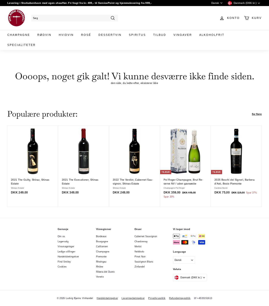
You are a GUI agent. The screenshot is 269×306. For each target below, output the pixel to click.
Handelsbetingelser (68, 256)
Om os (61, 236)
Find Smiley (64, 261)
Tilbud (159, 34)
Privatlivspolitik (156, 298)
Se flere (257, 114)
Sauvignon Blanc (143, 261)
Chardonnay (141, 241)
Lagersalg (63, 241)
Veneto (100, 276)
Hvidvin (66, 34)
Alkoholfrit (211, 34)
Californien (102, 246)
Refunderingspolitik (179, 298)
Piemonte (101, 256)
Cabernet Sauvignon (145, 236)
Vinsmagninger (66, 246)
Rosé (86, 34)
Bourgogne (102, 241)
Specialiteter (21, 44)
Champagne (18, 34)
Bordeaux (101, 236)
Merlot (137, 246)
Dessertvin (110, 34)
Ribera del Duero (105, 271)
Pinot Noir (140, 256)
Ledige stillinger (66, 251)
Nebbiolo (139, 251)
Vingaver (182, 34)
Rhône (99, 266)
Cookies (62, 266)
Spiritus (137, 34)
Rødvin (44, 34)
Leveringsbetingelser (133, 298)
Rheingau (101, 261)
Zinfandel (139, 266)
